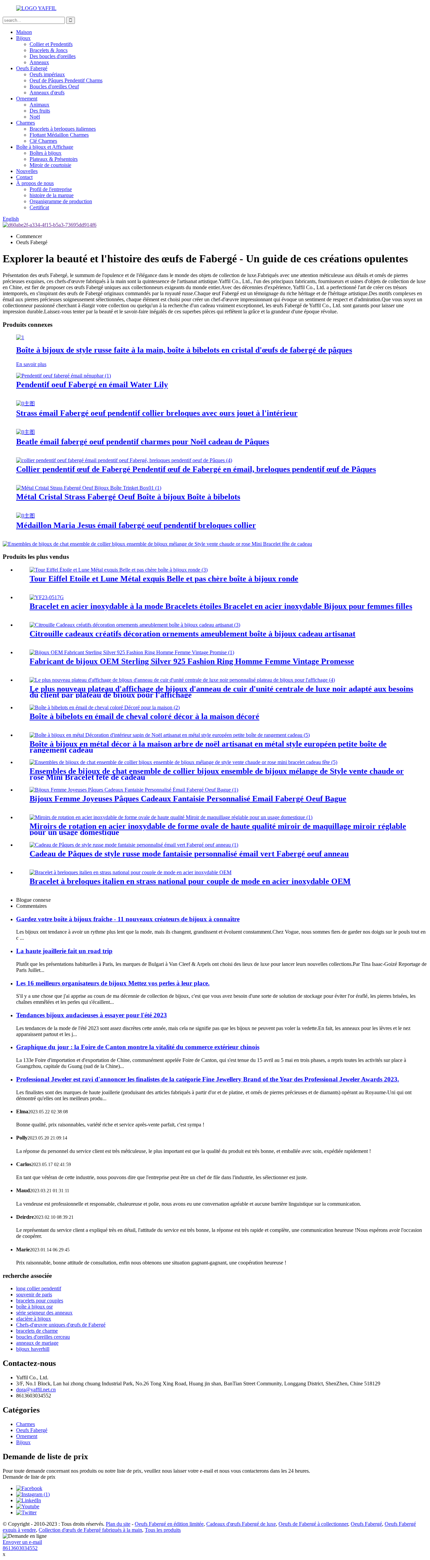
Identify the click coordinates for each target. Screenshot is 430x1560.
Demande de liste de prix (29, 1477)
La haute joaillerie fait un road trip (64, 950)
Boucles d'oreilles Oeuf (54, 86)
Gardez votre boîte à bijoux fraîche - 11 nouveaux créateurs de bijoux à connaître (128, 919)
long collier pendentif (38, 1288)
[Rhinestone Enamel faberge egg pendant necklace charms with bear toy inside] (25, 403)
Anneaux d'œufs (47, 92)
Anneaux (39, 62)
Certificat (39, 207)
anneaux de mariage (37, 1343)
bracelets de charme (37, 1331)
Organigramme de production (61, 201)
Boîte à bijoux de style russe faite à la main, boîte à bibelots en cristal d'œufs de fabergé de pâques (184, 350)
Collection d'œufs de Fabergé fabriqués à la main (90, 1530)
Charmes (25, 123)
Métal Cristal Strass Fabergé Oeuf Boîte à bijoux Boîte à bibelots (128, 496)
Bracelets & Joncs (49, 50)
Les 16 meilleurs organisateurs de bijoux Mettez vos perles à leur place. (113, 983)
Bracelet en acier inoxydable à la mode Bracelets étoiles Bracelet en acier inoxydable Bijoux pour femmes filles (221, 606)
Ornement (26, 98)
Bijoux (23, 38)
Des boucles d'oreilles (53, 56)
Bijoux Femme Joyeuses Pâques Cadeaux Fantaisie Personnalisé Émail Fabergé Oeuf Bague (188, 798)
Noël (35, 117)
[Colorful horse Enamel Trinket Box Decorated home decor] (105, 707)
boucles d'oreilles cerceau (43, 1337)
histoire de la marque (52, 195)
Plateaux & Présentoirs (54, 159)
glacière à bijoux (33, 1319)
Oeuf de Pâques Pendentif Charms (66, 80)
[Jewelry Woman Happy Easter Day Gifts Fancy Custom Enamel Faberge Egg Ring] (134, 790)
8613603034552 (20, 1548)
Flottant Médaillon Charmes (59, 135)
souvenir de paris (34, 1294)
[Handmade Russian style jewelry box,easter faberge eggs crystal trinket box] (20, 337)
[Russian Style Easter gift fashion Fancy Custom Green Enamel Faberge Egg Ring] (134, 845)
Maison (24, 32)
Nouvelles (27, 171)
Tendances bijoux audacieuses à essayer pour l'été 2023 (91, 1015)
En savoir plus (31, 364)
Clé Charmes (43, 141)
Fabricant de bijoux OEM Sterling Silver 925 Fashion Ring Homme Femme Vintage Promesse (192, 661)
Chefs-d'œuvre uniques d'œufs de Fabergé (60, 1325)
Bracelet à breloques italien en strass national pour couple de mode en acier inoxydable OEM (190, 881)
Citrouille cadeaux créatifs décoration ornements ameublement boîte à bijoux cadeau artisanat (192, 633)
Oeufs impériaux (47, 74)
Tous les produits (163, 1530)
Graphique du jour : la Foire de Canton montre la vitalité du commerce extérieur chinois (137, 1047)
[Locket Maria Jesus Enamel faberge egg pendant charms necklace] (25, 516)
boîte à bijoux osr (34, 1306)
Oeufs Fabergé (31, 68)
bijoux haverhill (32, 1349)
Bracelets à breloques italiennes (63, 129)
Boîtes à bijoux (45, 153)
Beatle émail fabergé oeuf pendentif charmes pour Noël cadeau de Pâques (142, 441)
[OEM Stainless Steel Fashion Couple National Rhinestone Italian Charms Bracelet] (130, 872)
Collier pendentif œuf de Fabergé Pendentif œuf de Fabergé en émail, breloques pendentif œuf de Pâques (196, 469)
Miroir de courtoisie (50, 165)
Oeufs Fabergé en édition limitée (169, 1524)
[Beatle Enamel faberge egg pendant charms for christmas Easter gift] (25, 432)
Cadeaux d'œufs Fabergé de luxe (241, 1524)
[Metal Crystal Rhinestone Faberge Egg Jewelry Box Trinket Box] (88, 488)
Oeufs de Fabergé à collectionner (313, 1524)
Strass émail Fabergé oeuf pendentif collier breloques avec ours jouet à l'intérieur (157, 413)
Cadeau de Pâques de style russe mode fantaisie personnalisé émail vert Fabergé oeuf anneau (189, 853)
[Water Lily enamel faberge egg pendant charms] (63, 375)
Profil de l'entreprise (51, 189)
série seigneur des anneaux (44, 1313)
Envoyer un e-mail (22, 1542)
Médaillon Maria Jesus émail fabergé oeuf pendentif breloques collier (136, 525)
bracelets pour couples (39, 1300)
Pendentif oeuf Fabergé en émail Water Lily (92, 384)
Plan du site (118, 1524)
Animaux (39, 104)
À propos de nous (35, 183)
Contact (24, 177)
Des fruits (40, 111)
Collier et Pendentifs (51, 44)
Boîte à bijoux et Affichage (44, 147)
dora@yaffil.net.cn (36, 1389)
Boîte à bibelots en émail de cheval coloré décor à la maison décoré (144, 716)
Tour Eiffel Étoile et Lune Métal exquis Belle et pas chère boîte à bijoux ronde (164, 578)
